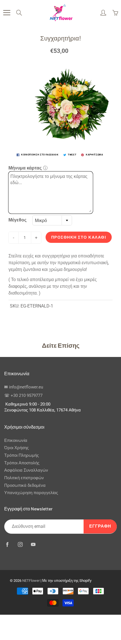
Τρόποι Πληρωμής (21, 455)
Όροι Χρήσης (16, 447)
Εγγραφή (100, 526)
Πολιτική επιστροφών (24, 478)
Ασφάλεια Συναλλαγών (26, 470)
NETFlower (31, 580)
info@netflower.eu (26, 387)
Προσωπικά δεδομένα (25, 485)
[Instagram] (20, 544)
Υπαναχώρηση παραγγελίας (31, 492)
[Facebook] (7, 544)
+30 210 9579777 (26, 395)
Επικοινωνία (15, 440)
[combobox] (52, 220)
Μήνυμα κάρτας (25, 168)
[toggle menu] (7, 12)
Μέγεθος (17, 220)
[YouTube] (33, 544)
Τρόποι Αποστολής (21, 463)
